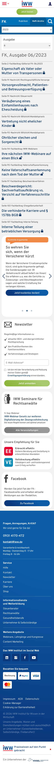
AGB (20, 699)
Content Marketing (13, 641)
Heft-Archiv (38, 21)
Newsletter (9, 577)
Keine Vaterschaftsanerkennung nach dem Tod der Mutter (26, 172)
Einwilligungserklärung (19, 375)
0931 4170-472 (13, 536)
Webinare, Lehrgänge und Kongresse (23, 637)
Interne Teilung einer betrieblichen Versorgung (21, 229)
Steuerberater (10, 608)
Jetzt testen (27, 12)
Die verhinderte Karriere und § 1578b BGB (25, 213)
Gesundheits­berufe (13, 618)
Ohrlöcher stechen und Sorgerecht (19, 140)
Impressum (9, 699)
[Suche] (49, 21)
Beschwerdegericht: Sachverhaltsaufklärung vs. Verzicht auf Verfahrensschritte (26, 190)
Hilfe (5, 567)
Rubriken (23, 21)
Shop (6, 591)
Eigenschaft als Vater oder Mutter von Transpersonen (22, 71)
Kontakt (7, 572)
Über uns (8, 586)
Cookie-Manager (12, 703)
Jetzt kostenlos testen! (27, 293)
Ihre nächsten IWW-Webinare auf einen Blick (26, 156)
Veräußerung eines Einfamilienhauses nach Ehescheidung (20, 105)
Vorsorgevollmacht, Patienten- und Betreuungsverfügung (25, 87)
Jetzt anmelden (27, 383)
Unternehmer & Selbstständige (20, 622)
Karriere (7, 582)
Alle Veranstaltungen (27, 430)
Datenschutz (32, 699)
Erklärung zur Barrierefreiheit (19, 707)
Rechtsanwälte (11, 613)
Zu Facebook (27, 503)
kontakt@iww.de (12, 542)
